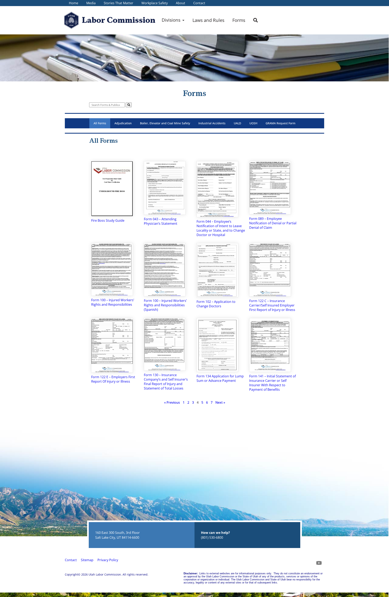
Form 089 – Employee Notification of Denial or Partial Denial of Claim (272, 223)
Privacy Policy (107, 560)
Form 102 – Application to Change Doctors (216, 303)
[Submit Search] (129, 104)
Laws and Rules (208, 20)
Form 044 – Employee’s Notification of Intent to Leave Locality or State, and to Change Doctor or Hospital (221, 228)
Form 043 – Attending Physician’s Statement (160, 221)
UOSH (253, 123)
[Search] (255, 20)
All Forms (100, 123)
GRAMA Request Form (280, 123)
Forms (238, 20)
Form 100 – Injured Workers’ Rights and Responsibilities (112, 302)
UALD (237, 123)
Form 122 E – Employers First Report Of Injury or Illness (113, 379)
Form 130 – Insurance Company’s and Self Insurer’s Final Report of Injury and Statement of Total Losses (166, 382)
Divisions (171, 20)
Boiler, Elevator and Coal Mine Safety (165, 123)
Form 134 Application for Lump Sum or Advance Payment (220, 378)
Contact (71, 560)
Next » (220, 402)
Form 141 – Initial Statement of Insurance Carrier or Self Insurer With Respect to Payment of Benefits (272, 383)
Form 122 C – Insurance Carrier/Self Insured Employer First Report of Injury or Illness (272, 305)
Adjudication (123, 123)
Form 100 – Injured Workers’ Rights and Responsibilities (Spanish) (165, 305)
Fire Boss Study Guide (107, 220)
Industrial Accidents (211, 123)
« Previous (172, 402)
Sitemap (87, 560)
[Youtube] (319, 563)
